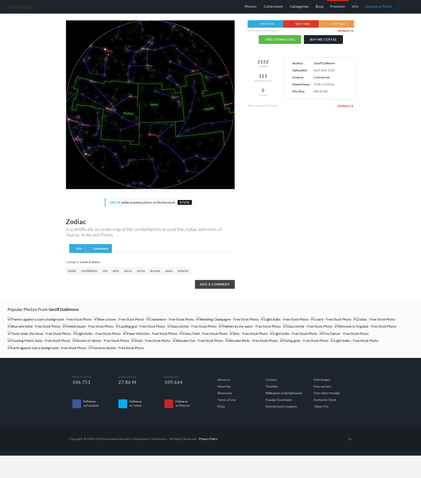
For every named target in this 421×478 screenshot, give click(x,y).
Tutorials (272, 386)
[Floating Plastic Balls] (39, 340)
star (105, 270)
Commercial (322, 77)
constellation (89, 270)
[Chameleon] (170, 319)
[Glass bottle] (192, 326)
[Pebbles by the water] (250, 326)
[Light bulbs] (285, 319)
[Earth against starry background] (47, 347)
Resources (224, 393)
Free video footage (327, 393)
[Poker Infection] (150, 333)
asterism (183, 270)
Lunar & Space (90, 262)
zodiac (72, 270)
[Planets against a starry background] (50, 319)
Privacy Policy (208, 439)
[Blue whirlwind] (34, 326)
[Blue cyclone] (119, 319)
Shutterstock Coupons (281, 406)
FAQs (221, 406)
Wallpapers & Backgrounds (284, 393)
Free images (322, 379)
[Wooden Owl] (198, 340)
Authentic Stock (325, 400)
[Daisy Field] (204, 333)
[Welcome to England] (365, 326)
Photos (267, 23)
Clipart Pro (321, 406)
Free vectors (322, 386)
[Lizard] (331, 319)
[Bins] (249, 333)
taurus (128, 270)
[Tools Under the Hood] (39, 333)
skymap (155, 270)
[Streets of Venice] (101, 340)
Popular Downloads (279, 400)
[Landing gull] (140, 326)
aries (116, 270)
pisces (141, 270)
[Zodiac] (374, 319)
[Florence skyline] (116, 347)
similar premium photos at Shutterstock (149, 202)
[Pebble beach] (88, 326)
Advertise (224, 386)
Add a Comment (215, 284)
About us (223, 379)
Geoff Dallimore (324, 63)
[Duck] (150, 340)
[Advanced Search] (407, 5)
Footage (338, 23)
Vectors (302, 23)
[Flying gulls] (304, 340)
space (169, 270)
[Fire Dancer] (344, 333)
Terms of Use (226, 400)
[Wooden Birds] (251, 340)
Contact (271, 379)
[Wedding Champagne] (227, 319)
